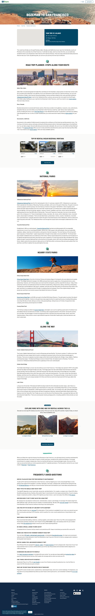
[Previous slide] (15, 426)
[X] (83, 590)
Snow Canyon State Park (23, 297)
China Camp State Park (23, 279)
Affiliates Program (14, 601)
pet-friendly (36, 562)
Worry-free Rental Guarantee (49, 593)
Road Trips (23, 25)
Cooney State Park (39, 310)
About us (13, 592)
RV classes (72, 495)
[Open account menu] (82, 2)
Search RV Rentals (47, 592)
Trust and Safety (14, 593)
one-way (34, 510)
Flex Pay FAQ (46, 602)
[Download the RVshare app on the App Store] (77, 594)
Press (12, 596)
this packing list (28, 523)
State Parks (34, 593)
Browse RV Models (47, 599)
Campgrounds (34, 596)
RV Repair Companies (36, 602)
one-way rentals (64, 502)
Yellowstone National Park (24, 203)
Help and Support (47, 596)
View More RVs (47, 162)
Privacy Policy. (21, 613)
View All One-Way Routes (47, 444)
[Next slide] (80, 426)
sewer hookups (50, 544)
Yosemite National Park (43, 228)
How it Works (13, 598)
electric (37, 544)
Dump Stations (35, 598)
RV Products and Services (64, 596)
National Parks (35, 592)
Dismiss (30, 612)
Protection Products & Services (50, 598)
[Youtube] (80, 590)
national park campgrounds (37, 535)
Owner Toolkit (62, 595)
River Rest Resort (39, 111)
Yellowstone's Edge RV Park (24, 97)
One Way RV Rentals (48, 595)
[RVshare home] (5, 2)
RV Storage (34, 601)
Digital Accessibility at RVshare (38, 614)
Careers (12, 595)
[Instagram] (77, 590)
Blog (12, 599)
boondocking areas (57, 535)
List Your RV (89, 1)
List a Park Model (63, 593)
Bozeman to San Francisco (31, 25)
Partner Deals (34, 604)
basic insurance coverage (26, 554)
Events (33, 595)
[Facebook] (74, 590)
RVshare (18, 25)
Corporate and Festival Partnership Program (19, 604)
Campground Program (15, 602)
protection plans (70, 554)
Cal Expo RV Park (28, 127)
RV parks (27, 535)
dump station (72, 99)
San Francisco (32, 464)
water (41, 544)
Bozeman (24, 464)
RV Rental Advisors (24, 485)
